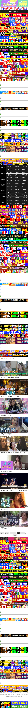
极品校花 (9, 203)
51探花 (24, 189)
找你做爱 (24, 177)
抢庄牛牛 (17, 183)
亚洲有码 (9, 169)
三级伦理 (9, 172)
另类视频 (24, 175)
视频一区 (3, 167)
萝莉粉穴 (17, 197)
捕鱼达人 (9, 183)
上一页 (6, 533)
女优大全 (17, 192)
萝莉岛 (24, 192)
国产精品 (9, 166)
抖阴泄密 (24, 197)
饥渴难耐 (17, 177)
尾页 (15, 535)
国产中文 (9, 200)
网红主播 (17, 166)
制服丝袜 (17, 175)
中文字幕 (17, 172)
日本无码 (24, 166)
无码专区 (3, 196)
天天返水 (24, 186)
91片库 (9, 192)
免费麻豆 (9, 197)
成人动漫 (24, 169)
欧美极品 (17, 169)
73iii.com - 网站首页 (12, 12)
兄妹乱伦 (17, 200)
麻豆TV (17, 189)
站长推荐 (3, 179)
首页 (2, 533)
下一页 (22, 533)
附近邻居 (9, 177)
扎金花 (17, 186)
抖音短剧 (9, 189)
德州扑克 (24, 183)
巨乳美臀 (24, 172)
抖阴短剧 (17, 203)
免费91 (17, 195)
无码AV (3, 190)
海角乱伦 (24, 195)
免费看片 (9, 195)
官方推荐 (3, 185)
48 (14, 533)
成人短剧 (24, 200)
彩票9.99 (9, 186)
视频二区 (3, 173)
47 (11, 533)
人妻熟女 (9, 175)
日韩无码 (24, 203)
